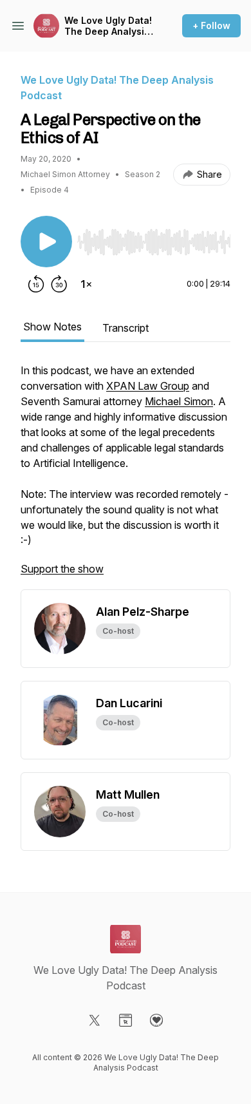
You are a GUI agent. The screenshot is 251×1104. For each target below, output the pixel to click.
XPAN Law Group (147, 385)
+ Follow (211, 25)
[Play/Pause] (46, 241)
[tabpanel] (125, 476)
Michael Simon (179, 401)
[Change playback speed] (86, 284)
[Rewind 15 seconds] (36, 284)
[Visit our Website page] (125, 1020)
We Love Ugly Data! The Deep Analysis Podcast (108, 26)
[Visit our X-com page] (94, 1020)
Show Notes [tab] (52, 326)
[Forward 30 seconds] (59, 284)
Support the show (62, 568)
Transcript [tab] (125, 327)
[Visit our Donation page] (156, 1020)
